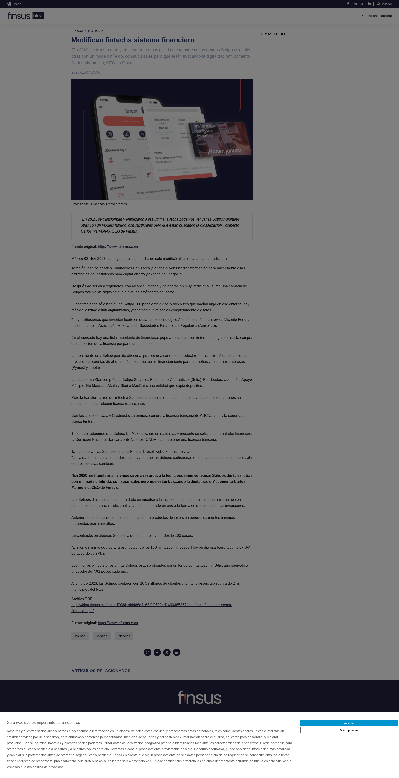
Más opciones (349, 730)
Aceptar (349, 723)
